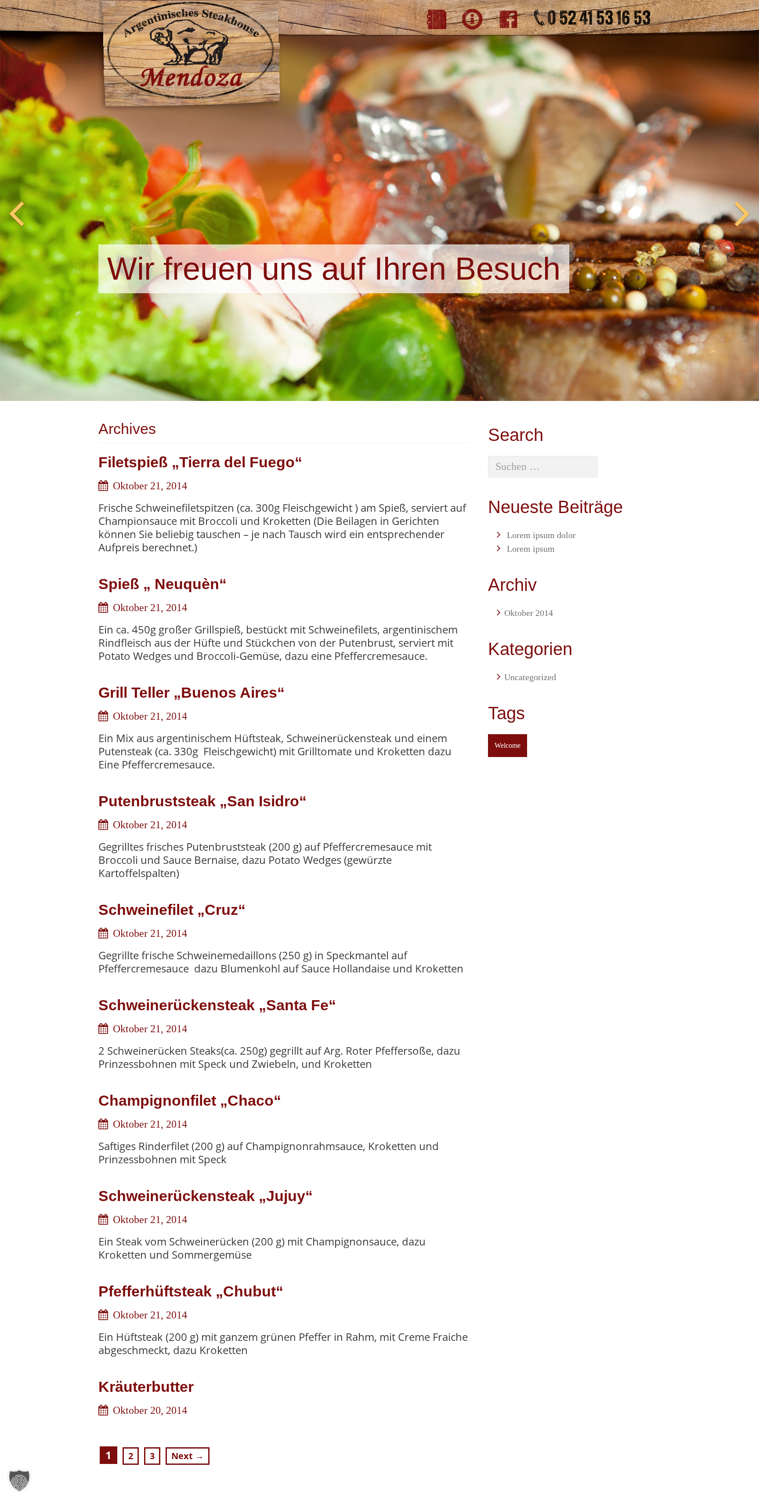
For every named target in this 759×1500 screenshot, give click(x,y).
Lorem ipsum (531, 548)
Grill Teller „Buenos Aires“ (191, 692)
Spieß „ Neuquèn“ (162, 583)
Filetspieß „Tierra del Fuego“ (200, 462)
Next (742, 214)
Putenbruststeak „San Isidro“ (202, 801)
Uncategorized (530, 677)
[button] (19, 1480)
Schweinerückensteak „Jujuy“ (205, 1195)
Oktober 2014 (528, 613)
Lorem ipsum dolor (541, 535)
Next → (187, 1456)
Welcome (507, 745)
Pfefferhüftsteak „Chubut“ (190, 1291)
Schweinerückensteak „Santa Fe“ (217, 1005)
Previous (17, 214)
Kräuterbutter (146, 1386)
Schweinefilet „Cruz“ (172, 909)
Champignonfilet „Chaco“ (189, 1100)
